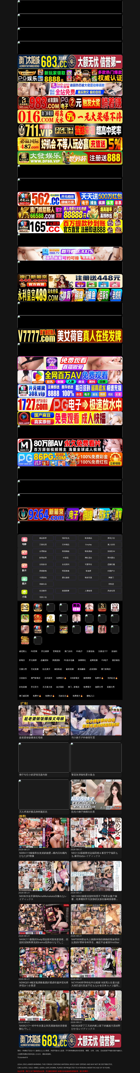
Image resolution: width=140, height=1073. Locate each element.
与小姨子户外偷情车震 (83, 737)
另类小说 (43, 597)
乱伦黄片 (46, 669)
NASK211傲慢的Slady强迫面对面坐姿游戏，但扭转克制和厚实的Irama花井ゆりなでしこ (43, 941)
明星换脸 (65, 571)
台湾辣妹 (43, 551)
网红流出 (88, 557)
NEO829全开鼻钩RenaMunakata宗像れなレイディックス (43, 897)
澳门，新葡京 (74, 687)
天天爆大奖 (47, 687)
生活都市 (43, 590)
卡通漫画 (43, 577)
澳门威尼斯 (24, 695)
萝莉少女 (111, 538)
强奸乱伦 (65, 538)
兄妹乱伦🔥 (64, 695)
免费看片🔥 (61, 678)
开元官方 (35, 687)
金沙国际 (60, 687)
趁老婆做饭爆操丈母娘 (31, 737)
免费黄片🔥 (78, 695)
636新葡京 (74, 678)
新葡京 (22, 660)
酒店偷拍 (116, 660)
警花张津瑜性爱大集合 (83, 774)
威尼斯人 (23, 651)
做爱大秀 (99, 687)
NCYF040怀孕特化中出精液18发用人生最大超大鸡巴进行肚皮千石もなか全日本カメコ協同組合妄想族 (96, 985)
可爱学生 (88, 564)
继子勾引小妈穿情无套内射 (33, 774)
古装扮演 (43, 564)
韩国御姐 (65, 551)
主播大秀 (23, 669)
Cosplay (88, 544)
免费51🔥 (99, 678)
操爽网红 (82, 660)
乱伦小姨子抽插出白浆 (83, 811)
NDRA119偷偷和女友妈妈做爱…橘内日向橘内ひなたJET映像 (43, 854)
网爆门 (111, 577)
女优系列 (65, 564)
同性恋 (111, 584)
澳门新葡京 (106, 669)
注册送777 (102, 651)
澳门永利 (68, 651)
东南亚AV (111, 551)
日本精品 (65, 544)
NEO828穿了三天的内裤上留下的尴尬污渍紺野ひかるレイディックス (95, 1027)
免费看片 (87, 687)
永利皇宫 (48, 678)
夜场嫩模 (81, 669)
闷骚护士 (111, 571)
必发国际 (93, 669)
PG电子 (79, 651)
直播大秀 (111, 687)
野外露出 (111, 557)
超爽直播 (94, 660)
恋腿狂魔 (111, 564)
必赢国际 (44, 660)
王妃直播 (35, 669)
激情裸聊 (87, 678)
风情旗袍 (43, 571)
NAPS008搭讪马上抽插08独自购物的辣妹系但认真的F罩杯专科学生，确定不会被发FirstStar (95, 941)
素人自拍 (111, 544)
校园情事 (65, 590)
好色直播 (23, 687)
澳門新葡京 (36, 678)
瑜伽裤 (88, 571)
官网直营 (57, 651)
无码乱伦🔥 (112, 678)
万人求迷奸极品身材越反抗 (33, 811)
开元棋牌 (45, 651)
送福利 (114, 651)
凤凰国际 (56, 660)
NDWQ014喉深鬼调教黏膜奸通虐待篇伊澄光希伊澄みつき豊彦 (43, 984)
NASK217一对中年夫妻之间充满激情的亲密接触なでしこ (43, 1027)
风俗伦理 (111, 590)
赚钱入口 (90, 695)
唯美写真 (88, 577)
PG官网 (34, 651)
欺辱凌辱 (43, 557)
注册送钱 (90, 651)
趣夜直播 (70, 669)
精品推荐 (43, 538)
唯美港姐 (88, 551)
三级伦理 (43, 544)
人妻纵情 (88, 590)
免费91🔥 (37, 695)
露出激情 (65, 577)
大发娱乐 (23, 678)
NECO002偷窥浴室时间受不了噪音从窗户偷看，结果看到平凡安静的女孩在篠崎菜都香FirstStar (94, 899)
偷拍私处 (58, 669)
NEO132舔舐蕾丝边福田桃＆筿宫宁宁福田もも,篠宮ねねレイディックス (94, 854)
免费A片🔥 (50, 695)
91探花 (65, 557)
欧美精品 (88, 538)
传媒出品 (43, 584)
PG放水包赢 (69, 660)
